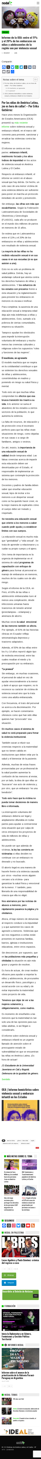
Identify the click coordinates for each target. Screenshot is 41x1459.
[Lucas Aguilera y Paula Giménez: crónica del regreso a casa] (20, 1246)
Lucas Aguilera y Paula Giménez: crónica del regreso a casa (20, 1261)
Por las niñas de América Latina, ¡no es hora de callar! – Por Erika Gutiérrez (20, 84)
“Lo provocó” (11, 91)
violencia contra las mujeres (10, 1143)
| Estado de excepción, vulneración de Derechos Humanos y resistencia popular (26, 1409)
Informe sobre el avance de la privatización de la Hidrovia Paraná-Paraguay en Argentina (18, 1375)
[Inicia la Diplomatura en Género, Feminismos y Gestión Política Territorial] (20, 1320)
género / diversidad (22, 1140)
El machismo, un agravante (17, 88)
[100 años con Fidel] (7, 1401)
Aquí (35, 1295)
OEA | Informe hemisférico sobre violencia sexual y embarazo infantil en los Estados (18, 95)
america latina (11, 1140)
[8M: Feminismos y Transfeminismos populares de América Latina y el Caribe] (29, 1164)
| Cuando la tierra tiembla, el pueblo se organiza (24, 1419)
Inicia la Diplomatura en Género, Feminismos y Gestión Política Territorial (16, 1336)
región (32, 1140)
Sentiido (6, 1079)
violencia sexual (25, 1143)
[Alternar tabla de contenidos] (34, 79)
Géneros (5, 32)
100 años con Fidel (18, 1399)
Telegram (10, 1283)
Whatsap (10, 1275)
